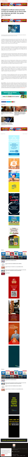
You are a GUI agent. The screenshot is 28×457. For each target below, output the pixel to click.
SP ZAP (24, 455)
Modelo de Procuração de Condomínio (9, 257)
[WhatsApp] (11, 101)
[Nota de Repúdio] (3, 274)
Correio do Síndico (8, 99)
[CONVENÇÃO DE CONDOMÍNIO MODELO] (3, 261)
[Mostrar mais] (15, 101)
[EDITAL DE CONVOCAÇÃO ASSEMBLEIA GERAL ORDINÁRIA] (3, 264)
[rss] (18, 451)
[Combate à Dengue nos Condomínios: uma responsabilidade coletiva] (3, 267)
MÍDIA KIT (21, 455)
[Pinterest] (12, 101)
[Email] (14, 101)
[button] (1, 1)
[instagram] (14, 451)
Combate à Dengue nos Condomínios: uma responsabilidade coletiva (14, 266)
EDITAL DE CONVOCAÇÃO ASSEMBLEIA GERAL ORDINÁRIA (13, 263)
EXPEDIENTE (14, 455)
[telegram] (15, 451)
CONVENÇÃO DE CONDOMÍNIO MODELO (10, 260)
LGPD (11, 455)
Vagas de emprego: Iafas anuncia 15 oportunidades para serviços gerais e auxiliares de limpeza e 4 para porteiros (7, 124)
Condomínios (4, 99)
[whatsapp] (17, 451)
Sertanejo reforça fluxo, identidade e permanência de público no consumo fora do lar (7, 113)
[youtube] (12, 451)
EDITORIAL (18, 455)
